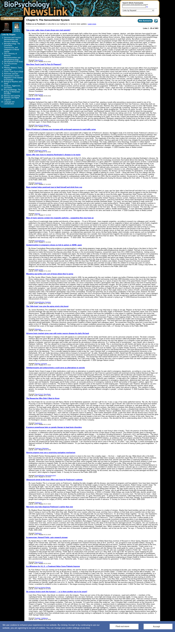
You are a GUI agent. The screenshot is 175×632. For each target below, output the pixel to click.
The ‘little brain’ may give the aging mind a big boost (47, 306)
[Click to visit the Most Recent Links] (12, 20)
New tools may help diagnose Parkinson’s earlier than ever (49, 507)
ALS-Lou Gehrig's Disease (42, 587)
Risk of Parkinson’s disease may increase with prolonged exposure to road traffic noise (61, 129)
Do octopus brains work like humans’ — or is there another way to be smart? (56, 592)
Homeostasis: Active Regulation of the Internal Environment (13, 78)
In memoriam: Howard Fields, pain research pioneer (47, 537)
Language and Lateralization (9, 103)
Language (44, 363)
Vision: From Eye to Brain (13, 72)
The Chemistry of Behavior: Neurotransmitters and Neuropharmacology (12, 57)
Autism (41, 269)
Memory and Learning (12, 96)
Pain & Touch (39, 60)
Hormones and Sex (11, 74)
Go (147, 6)
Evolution (48, 302)
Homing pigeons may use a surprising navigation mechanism (50, 453)
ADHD (36, 269)
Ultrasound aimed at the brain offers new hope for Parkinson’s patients (54, 480)
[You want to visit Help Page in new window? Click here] (156, 22)
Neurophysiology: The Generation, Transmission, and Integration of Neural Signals (12, 48)
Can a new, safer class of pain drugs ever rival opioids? (48, 30)
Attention (46, 125)
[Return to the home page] (35, 8)
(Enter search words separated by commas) (135, 4)
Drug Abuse (47, 394)
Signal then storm (33, 99)
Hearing (44, 150)
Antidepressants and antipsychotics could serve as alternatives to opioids (55, 368)
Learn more (92, 24)
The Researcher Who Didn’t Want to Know (42, 398)
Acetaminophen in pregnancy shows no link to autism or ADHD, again (54, 245)
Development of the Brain (13, 62)
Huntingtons (38, 183)
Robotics (37, 213)
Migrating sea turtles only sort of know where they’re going (49, 274)
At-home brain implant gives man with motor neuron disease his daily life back (57, 333)
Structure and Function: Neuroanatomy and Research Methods (12, 40)
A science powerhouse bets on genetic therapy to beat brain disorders (54, 427)
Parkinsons (38, 150)
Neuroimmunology (50, 475)
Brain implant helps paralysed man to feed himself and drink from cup (54, 187)
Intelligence (44, 618)
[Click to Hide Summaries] (145, 22)
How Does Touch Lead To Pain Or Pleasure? (43, 64)
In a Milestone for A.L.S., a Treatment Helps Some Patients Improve (53, 566)
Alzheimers (38, 329)
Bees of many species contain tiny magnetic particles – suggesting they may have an (60, 218)
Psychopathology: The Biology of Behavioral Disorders (12, 92)
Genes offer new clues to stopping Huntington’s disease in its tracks (53, 155)
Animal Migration (40, 240)
